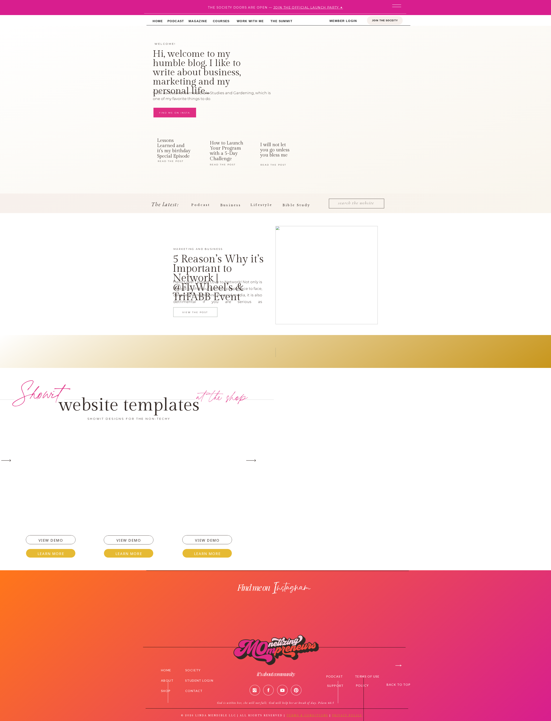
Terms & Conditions (307, 715)
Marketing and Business (198, 249)
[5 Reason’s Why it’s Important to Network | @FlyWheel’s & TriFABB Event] (327, 275)
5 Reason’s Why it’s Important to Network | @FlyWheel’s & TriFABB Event (218, 278)
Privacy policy (347, 715)
